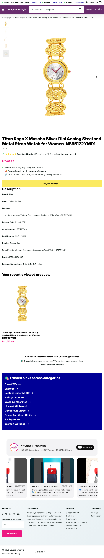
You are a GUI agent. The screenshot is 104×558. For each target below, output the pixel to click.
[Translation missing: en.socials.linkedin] (10, 514)
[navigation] (6, 23)
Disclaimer (70, 516)
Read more (36, 2)
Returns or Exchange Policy (76, 522)
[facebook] (2, 514)
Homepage (6, 17)
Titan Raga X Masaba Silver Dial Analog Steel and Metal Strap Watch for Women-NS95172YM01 (21, 335)
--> (14, 397)
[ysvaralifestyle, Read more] (100, 9)
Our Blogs (94, 513)
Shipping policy (71, 519)
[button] (97, 77)
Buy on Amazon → (52, 183)
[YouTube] (18, 514)
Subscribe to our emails (11, 519)
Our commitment (72, 513)
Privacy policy (71, 528)
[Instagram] (6, 514)
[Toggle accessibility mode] (100, 2)
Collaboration (96, 516)
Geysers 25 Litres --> (17, 410)
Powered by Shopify (11, 553)
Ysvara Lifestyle (33, 445)
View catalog (3, 9)
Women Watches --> (17, 423)
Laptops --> (11, 388)
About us (70, 508)
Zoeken (80, 9)
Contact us (96, 508)
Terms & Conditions (73, 525)
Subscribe (12, 533)
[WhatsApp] (14, 514)
